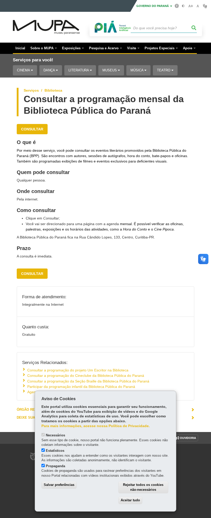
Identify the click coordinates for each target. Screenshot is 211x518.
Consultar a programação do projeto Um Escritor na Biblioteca (77, 370)
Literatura (79, 70)
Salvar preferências (59, 485)
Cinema (24, 70)
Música (137, 70)
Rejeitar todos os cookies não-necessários (143, 487)
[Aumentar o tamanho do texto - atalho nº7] (191, 6)
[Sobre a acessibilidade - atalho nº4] (177, 5)
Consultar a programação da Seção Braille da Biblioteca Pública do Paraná (88, 381)
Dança (49, 70)
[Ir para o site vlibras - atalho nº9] (205, 6)
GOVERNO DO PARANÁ (153, 5)
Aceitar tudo (130, 500)
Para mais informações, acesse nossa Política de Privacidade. (95, 426)
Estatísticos (55, 451)
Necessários (55, 435)
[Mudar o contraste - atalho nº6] (183, 6)
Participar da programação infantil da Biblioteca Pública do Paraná (81, 387)
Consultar (32, 129)
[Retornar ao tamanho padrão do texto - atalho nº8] (198, 6)
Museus (110, 70)
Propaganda (55, 466)
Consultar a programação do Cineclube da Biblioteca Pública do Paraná (85, 375)
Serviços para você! (33, 59)
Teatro (164, 70)
